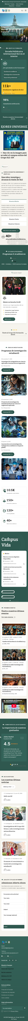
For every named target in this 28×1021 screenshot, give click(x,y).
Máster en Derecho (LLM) (11, 302)
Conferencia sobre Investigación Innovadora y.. (12, 665)
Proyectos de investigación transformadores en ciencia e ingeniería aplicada (11, 403)
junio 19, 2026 (18, 793)
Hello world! (8, 796)
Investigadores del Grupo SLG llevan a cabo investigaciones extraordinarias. (14, 829)
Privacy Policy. (14, 1011)
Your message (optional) (10, 915)
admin (8, 800)
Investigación (8, 823)
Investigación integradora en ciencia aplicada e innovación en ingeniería (13, 362)
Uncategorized (9, 793)
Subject (6, 909)
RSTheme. (14, 1019)
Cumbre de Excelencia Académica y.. (14, 641)
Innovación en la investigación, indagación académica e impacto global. (12, 445)
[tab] (14, 201)
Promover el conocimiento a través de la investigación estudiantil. (14, 864)
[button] (10, 764)
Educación (8, 858)
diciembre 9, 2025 (19, 823)
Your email (6, 904)
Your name (6, 898)
